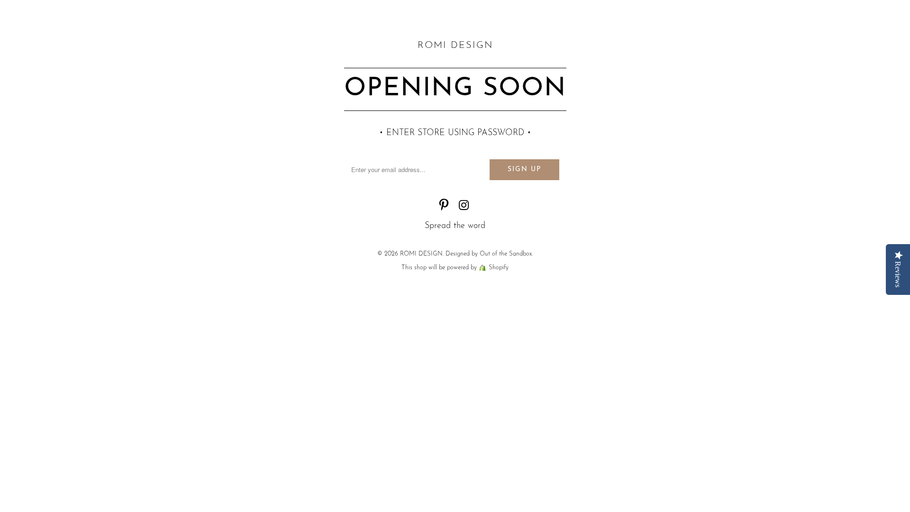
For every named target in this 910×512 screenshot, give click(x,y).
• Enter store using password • (455, 133)
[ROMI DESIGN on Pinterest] (444, 207)
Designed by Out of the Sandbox (489, 254)
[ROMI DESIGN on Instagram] (464, 207)
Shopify (499, 268)
